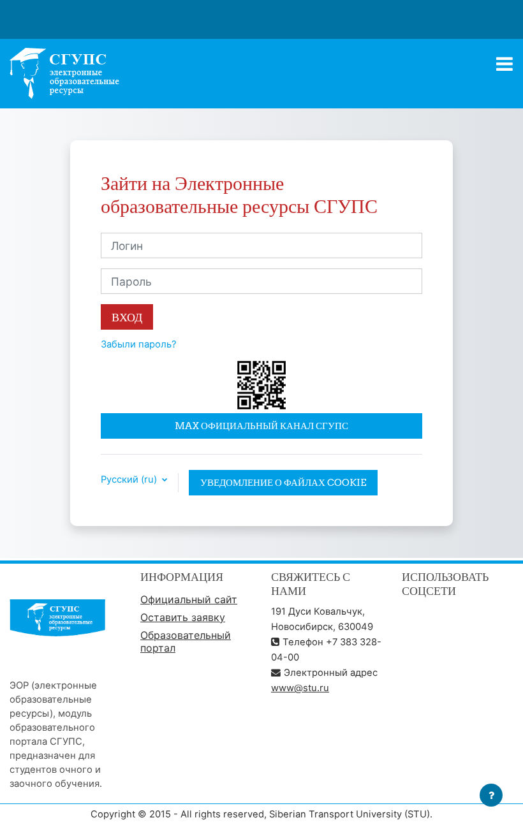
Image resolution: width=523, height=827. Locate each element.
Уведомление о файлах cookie (283, 482)
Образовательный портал (185, 641)
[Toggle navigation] (504, 64)
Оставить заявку (182, 617)
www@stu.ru (300, 688)
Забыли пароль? (139, 344)
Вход (127, 317)
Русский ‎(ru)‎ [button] (130, 480)
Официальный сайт (188, 599)
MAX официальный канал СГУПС (261, 426)
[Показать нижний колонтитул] (491, 795)
